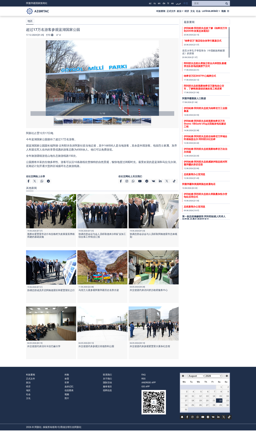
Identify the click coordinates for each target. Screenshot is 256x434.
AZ (150, 3)
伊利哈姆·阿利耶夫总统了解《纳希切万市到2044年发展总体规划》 (205, 29)
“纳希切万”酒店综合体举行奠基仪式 (202, 40)
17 (186, 400)
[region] (206, 123)
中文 (185, 3)
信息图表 (69, 390)
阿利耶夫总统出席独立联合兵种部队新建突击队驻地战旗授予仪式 (205, 64)
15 (220, 396)
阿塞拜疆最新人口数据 (194, 98)
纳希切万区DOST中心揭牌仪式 (200, 75)
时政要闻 (160, 11)
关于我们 (107, 378)
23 (227, 400)
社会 (198, 11)
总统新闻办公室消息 (194, 174)
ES (172, 3)
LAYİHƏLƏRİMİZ (210, 11)
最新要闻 (189, 22)
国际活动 (107, 382)
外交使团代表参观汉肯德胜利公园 (96, 346)
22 (220, 400)
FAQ (143, 374)
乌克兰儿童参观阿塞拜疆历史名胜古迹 (99, 290)
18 (193, 400)
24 (186, 405)
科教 (67, 374)
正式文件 (171, 11)
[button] (102, 78)
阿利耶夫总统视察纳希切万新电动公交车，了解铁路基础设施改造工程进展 (204, 87)
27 (207, 405)
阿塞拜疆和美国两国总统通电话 (198, 184)
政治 (179, 11)
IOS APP (145, 386)
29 (220, 405)
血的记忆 (69, 386)
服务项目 (107, 386)
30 (227, 405)
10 (186, 396)
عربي (178, 3)
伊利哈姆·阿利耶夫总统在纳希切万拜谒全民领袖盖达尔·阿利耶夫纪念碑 (205, 138)
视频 (223, 11)
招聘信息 (107, 390)
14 (214, 396)
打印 (48, 35)
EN (159, 3)
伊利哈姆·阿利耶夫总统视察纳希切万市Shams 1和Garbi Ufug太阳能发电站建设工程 (205, 124)
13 (207, 396)
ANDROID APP (148, 382)
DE (164, 3)
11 (193, 396)
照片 (67, 398)
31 (186, 409)
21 (214, 400)
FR (168, 3)
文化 (192, 11)
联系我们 (107, 374)
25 (193, 405)
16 (227, 396)
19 (200, 400)
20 (207, 400)
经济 (187, 11)
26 (200, 405)
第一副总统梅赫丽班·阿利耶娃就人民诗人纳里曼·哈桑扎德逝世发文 (204, 218)
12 (200, 396)
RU (155, 3)
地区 (30, 21)
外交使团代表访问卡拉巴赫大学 (43, 346)
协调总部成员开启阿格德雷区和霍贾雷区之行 (51, 290)
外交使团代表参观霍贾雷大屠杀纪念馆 (150, 346)
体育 (67, 378)
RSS (143, 378)
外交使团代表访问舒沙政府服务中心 (149, 290)
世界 (67, 382)
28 (214, 405)
